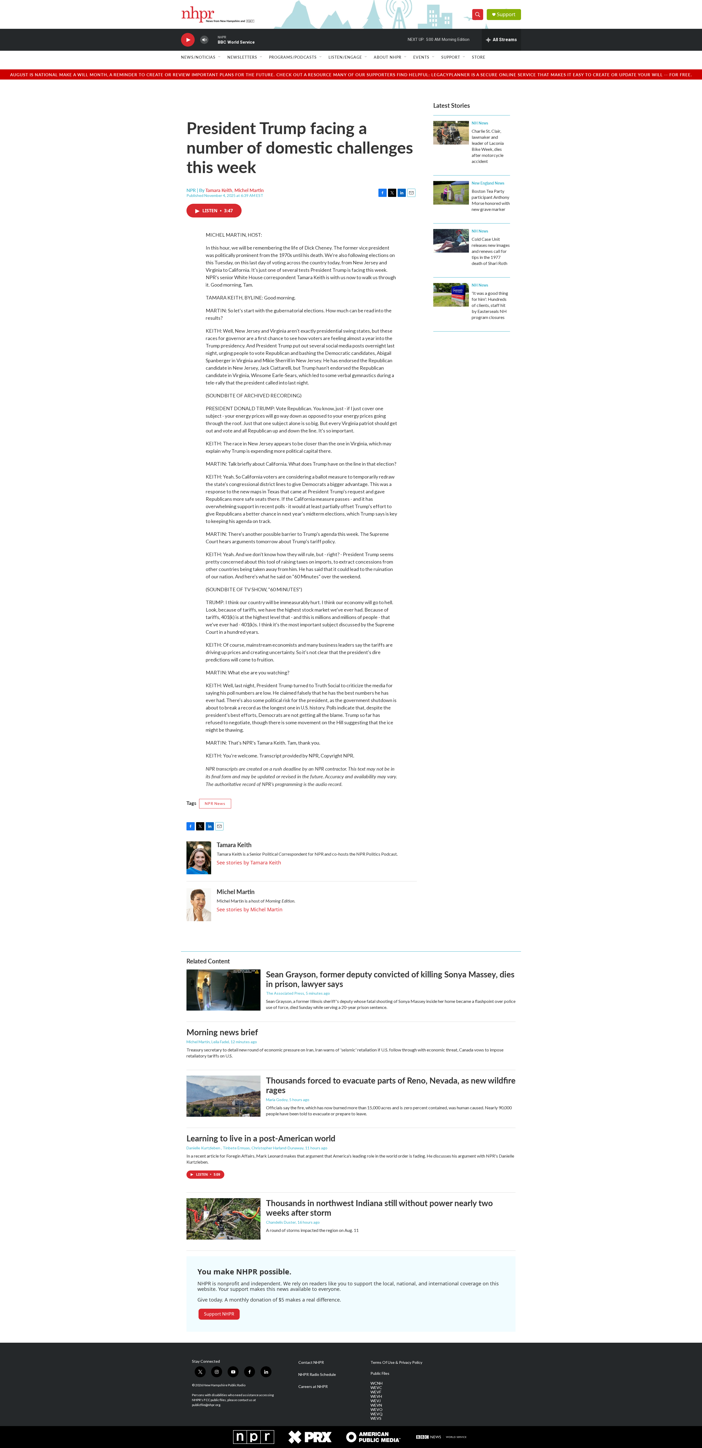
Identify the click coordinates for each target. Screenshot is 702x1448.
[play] (187, 40)
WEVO (376, 1409)
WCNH (376, 1383)
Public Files (379, 1373)
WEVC (376, 1387)
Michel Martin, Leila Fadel (207, 1041)
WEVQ (376, 1414)
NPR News (215, 803)
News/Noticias (198, 57)
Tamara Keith (218, 190)
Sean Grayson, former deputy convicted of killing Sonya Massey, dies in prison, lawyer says (390, 978)
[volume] (204, 40)
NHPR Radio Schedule (317, 1374)
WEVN (376, 1405)
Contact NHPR (311, 1362)
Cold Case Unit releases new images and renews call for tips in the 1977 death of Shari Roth (491, 251)
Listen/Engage (345, 57)
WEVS (375, 1418)
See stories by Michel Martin (249, 909)
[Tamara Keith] (198, 857)
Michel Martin (249, 190)
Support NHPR (219, 1314)
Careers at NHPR (313, 1386)
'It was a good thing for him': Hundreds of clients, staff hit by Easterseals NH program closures (490, 305)
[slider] (213, 40)
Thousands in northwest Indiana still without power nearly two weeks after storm (379, 1207)
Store (478, 57)
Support (506, 14)
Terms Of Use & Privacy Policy (396, 1362)
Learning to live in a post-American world (260, 1138)
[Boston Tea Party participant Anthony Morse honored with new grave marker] (451, 193)
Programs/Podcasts (293, 57)
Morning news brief (222, 1032)
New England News (488, 183)
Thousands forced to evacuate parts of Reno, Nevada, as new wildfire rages (391, 1085)
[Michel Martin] (198, 904)
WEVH (376, 1396)
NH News (480, 123)
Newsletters (242, 57)
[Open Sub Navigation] (219, 57)
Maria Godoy (277, 1099)
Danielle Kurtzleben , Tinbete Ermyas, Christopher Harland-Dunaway (245, 1148)
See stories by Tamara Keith (249, 862)
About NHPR (387, 57)
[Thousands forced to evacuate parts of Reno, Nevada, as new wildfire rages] (223, 1096)
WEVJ (375, 1401)
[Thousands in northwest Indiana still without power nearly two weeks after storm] (223, 1218)
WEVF (375, 1392)
